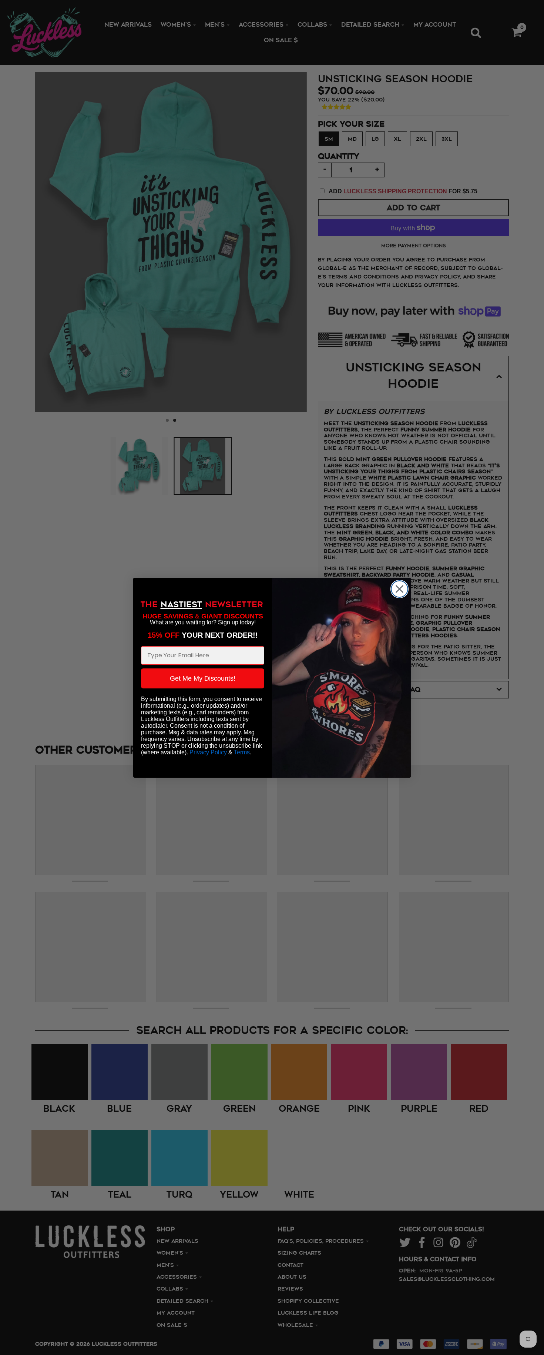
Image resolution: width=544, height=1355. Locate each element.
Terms (242, 752)
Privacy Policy (208, 752)
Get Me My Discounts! (202, 678)
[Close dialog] (399, 589)
